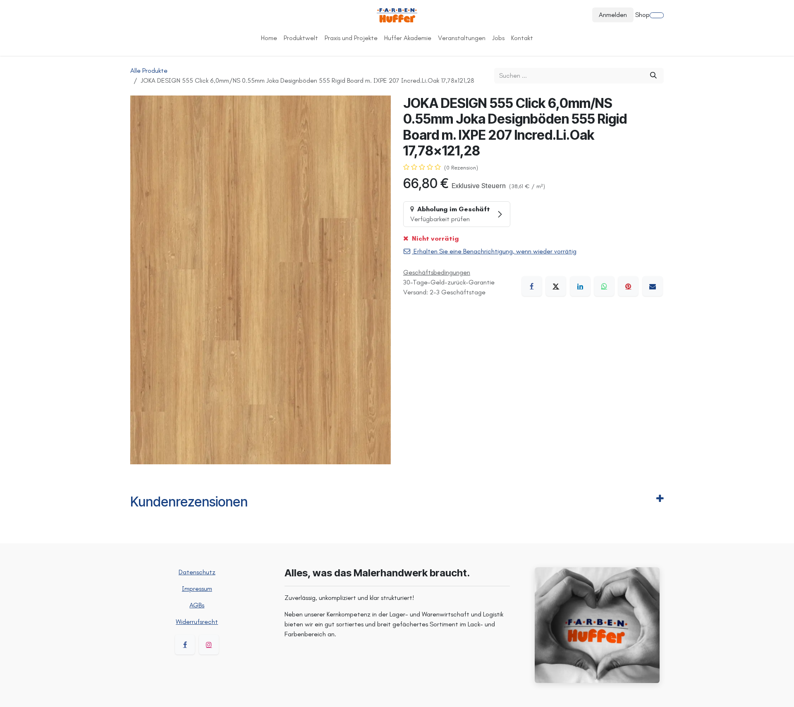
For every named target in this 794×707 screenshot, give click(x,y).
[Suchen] (653, 76)
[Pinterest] (628, 286)
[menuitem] (269, 38)
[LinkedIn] (580, 286)
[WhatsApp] (604, 286)
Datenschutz (197, 572)
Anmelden (613, 15)
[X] (556, 286)
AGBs (196, 605)
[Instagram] (209, 644)
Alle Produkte (148, 70)
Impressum (197, 588)
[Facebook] (532, 286)
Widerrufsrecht (197, 622)
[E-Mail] (652, 286)
